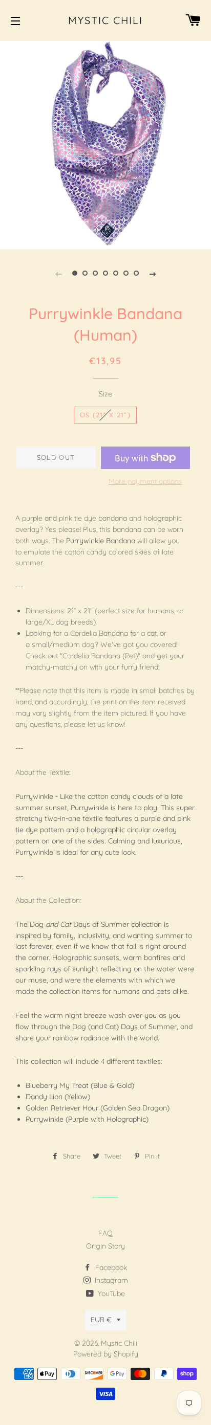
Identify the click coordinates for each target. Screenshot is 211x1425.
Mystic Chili (105, 20)
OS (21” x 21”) (105, 415)
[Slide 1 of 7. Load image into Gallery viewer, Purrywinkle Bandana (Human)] (75, 273)
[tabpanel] (105, 143)
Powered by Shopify (105, 1354)
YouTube (110, 1293)
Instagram (110, 1280)
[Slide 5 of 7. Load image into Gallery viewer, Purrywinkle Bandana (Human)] (116, 273)
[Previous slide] (58, 273)
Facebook (110, 1267)
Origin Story (105, 1246)
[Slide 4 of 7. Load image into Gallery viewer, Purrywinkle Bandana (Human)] (105, 273)
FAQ (105, 1233)
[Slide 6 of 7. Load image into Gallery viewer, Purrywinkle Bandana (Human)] (126, 273)
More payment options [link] (145, 481)
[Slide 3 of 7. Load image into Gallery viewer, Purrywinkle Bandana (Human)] (95, 273)
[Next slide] (152, 273)
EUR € (101, 1319)
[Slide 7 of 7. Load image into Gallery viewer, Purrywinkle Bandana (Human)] (136, 273)
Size (105, 393)
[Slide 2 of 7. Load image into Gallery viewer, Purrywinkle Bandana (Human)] (85, 273)
